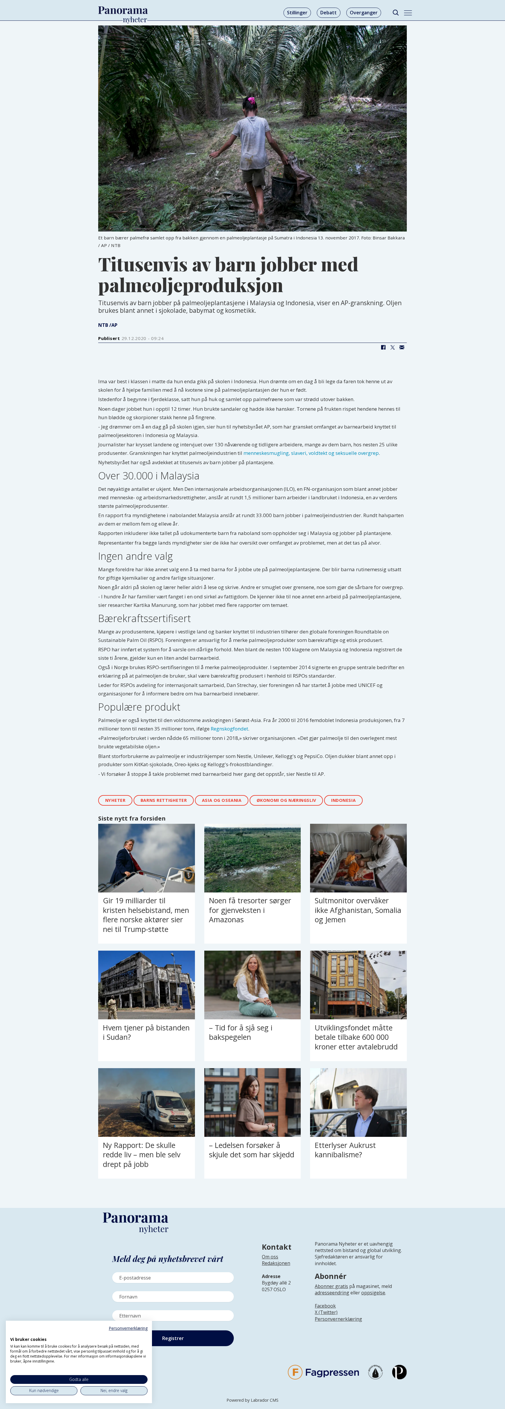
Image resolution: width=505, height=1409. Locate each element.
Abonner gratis (331, 1286)
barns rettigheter (164, 800)
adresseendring (332, 1292)
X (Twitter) (326, 1312)
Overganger (364, 12)
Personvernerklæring (338, 1319)
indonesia (343, 800)
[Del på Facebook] (383, 347)
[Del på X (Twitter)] (392, 347)
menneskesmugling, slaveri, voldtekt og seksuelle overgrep (311, 453)
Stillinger (297, 12)
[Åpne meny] (408, 13)
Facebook (325, 1306)
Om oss (270, 1256)
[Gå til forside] (123, 10)
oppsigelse (373, 1292)
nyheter (115, 800)
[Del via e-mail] (401, 347)
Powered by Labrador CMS (252, 1400)
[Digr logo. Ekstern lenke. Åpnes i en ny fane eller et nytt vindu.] (14, 1333)
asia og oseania (222, 800)
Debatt (328, 12)
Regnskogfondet (229, 728)
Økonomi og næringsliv (286, 800)
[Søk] (395, 12)
